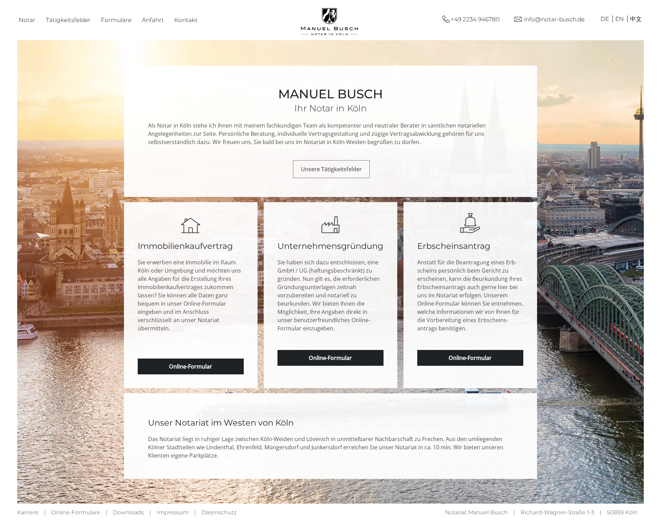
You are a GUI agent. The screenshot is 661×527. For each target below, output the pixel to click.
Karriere (28, 512)
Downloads (128, 512)
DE (605, 18)
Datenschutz (219, 512)
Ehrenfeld (249, 447)
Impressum (173, 512)
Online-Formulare (75, 512)
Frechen (432, 439)
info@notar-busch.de (554, 19)
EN (620, 18)
